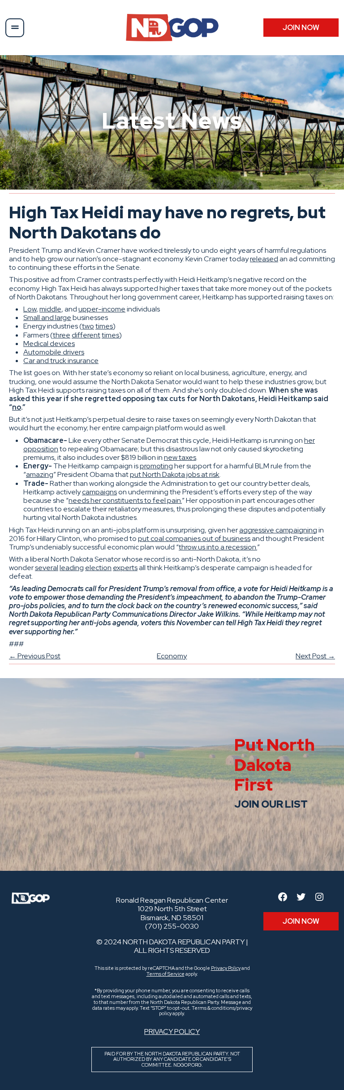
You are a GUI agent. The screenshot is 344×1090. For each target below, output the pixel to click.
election (98, 567)
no (16, 407)
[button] (14, 27)
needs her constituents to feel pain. (125, 500)
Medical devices (49, 343)
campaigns (99, 492)
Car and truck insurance (61, 360)
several (46, 567)
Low (29, 309)
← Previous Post (34, 656)
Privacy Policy (226, 968)
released (264, 259)
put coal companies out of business (194, 538)
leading (72, 567)
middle (50, 309)
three (61, 335)
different (86, 335)
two (88, 326)
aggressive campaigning (278, 530)
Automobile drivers (53, 352)
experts (125, 567)
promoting (156, 466)
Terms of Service (165, 974)
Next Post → (315, 656)
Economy (172, 656)
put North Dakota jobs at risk (174, 474)
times (104, 326)
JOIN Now (301, 27)
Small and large (47, 317)
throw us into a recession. (218, 547)
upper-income (101, 309)
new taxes (180, 457)
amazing (39, 474)
